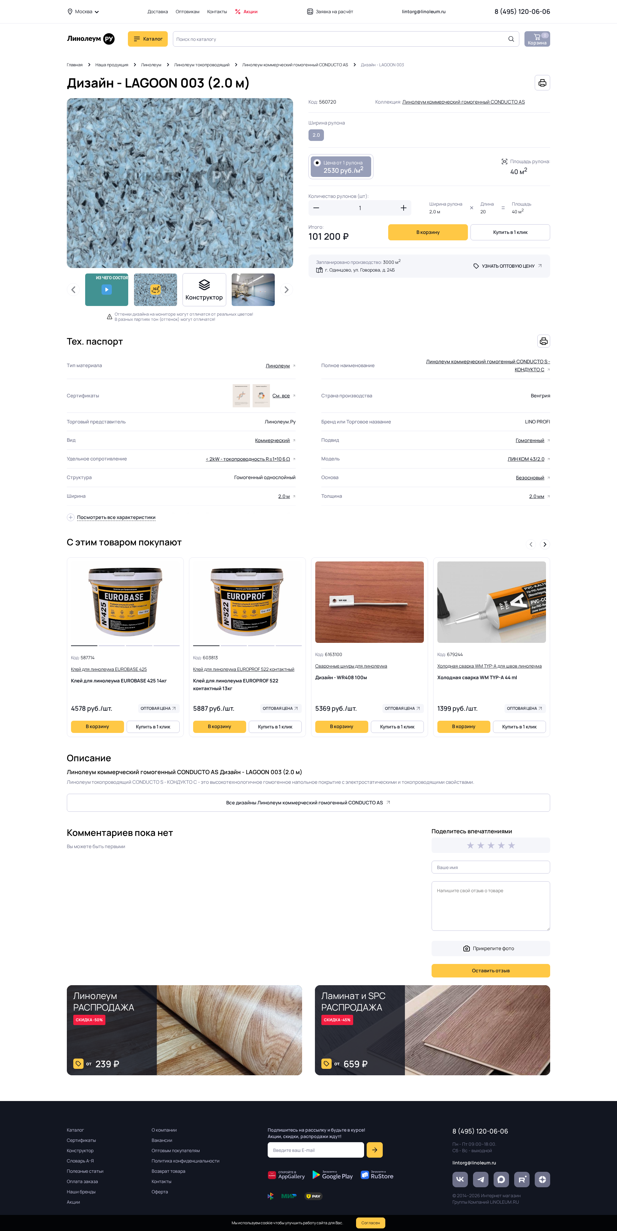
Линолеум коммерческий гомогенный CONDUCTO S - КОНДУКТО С (488, 365)
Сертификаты (81, 1140)
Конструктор (80, 1150)
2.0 (316, 135)
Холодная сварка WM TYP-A (489, 672)
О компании (164, 1130)
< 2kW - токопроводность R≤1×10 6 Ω (248, 459)
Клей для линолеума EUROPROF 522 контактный (243, 679)
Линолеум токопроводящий (201, 64)
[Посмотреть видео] (107, 289)
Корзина (537, 39)
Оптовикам (188, 11)
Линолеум (151, 64)
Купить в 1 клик (510, 232)
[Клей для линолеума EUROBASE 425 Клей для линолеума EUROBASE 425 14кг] (125, 602)
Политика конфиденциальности (185, 1161)
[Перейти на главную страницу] (91, 38)
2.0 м (284, 496)
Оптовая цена (156, 708)
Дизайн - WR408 (351, 672)
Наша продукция (111, 64)
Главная (75, 64)
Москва (83, 11)
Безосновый (530, 477)
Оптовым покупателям (176, 1150)
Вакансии (162, 1140)
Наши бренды (81, 1192)
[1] (470, 845)
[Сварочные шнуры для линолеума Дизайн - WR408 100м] (369, 602)
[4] (501, 845)
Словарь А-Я (80, 1161)
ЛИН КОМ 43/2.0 (526, 459)
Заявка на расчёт (334, 11)
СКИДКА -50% (89, 1020)
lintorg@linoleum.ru (424, 11)
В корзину (428, 232)
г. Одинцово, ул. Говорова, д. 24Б (360, 270)
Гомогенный (530, 440)
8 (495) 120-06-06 (522, 11)
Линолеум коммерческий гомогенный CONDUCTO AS (295, 64)
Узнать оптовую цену (508, 266)
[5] (511, 845)
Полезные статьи (85, 1171)
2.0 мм (536, 496)
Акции (251, 11)
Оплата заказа (82, 1181)
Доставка (158, 11)
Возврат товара (168, 1171)
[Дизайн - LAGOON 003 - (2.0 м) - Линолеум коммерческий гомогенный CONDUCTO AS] (180, 183)
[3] (491, 845)
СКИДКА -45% (337, 1020)
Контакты (217, 11)
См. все (281, 395)
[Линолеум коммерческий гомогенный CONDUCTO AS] (253, 289)
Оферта (160, 1192)
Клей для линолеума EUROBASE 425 (119, 675)
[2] (481, 845)
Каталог (75, 1130)
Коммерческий (272, 440)
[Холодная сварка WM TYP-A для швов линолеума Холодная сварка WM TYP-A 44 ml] (491, 602)
